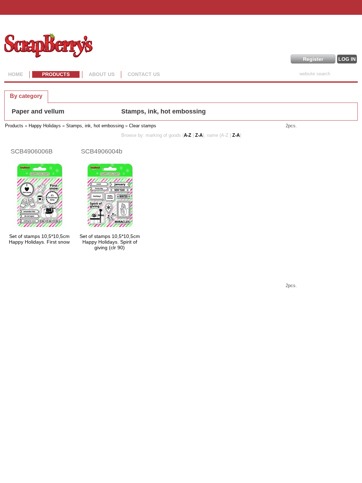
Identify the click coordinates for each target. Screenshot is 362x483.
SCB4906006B (32, 151)
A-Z (187, 135)
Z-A (199, 135)
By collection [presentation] (72, 96)
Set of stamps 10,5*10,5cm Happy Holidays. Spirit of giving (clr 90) (110, 241)
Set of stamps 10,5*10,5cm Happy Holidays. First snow (39, 239)
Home (15, 74)
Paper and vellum (38, 111)
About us (102, 74)
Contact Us (144, 74)
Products (56, 74)
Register (313, 59)
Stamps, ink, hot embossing (163, 111)
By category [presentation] (26, 96)
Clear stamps (142, 125)
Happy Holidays (45, 125)
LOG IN (347, 59)
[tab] (26, 96)
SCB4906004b (101, 151)
